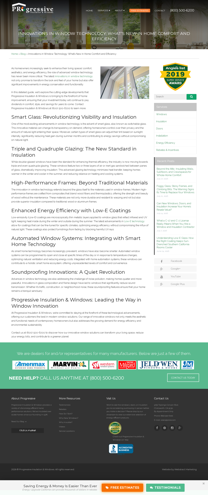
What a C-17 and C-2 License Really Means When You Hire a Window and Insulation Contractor (176, 223)
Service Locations (67, 431)
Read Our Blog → (18, 421)
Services (161, 106)
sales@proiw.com (168, 420)
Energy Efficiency (165, 142)
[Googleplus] (180, 428)
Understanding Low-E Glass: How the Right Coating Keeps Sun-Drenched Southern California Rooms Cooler (175, 243)
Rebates (62, 409)
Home (14, 53)
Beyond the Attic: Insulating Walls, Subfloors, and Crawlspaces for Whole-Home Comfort (175, 172)
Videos (62, 427)
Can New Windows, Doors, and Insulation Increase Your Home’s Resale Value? (174, 206)
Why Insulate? (65, 422)
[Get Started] (203, 486)
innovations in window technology (74, 76)
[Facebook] (157, 428)
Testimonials (64, 405)
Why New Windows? (68, 418)
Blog (23, 53)
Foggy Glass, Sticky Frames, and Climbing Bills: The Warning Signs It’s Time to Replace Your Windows (175, 189)
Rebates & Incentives (167, 150)
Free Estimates (124, 487)
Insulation (161, 121)
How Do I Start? (65, 414)
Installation (162, 135)
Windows (161, 114)
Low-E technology (134, 221)
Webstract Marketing (185, 469)
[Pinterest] (165, 428)
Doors (159, 128)
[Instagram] (172, 428)
